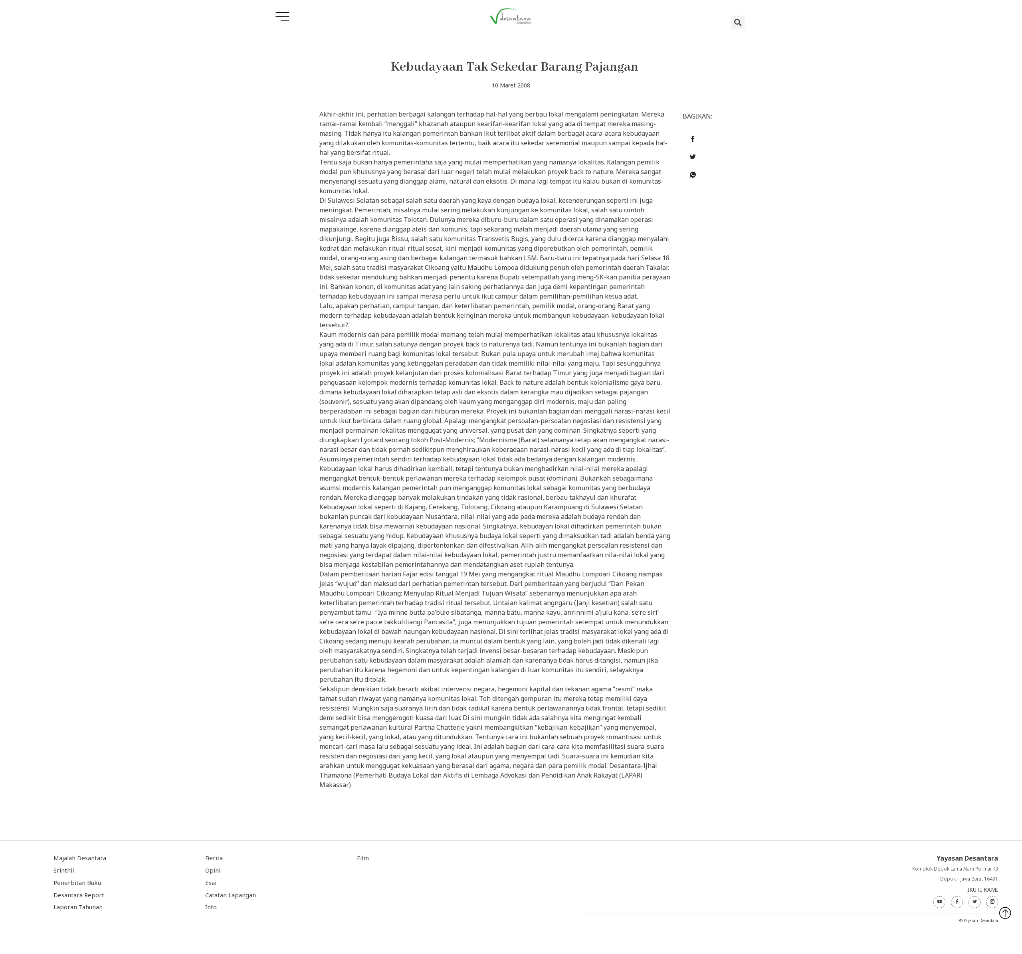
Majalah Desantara (79, 858)
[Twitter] (974, 902)
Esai (210, 883)
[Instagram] (992, 902)
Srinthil (63, 870)
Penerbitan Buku (77, 883)
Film (363, 858)
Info (211, 907)
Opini (212, 870)
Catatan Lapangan (230, 895)
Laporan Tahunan (78, 907)
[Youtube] (939, 902)
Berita (214, 858)
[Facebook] (957, 902)
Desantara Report (78, 895)
